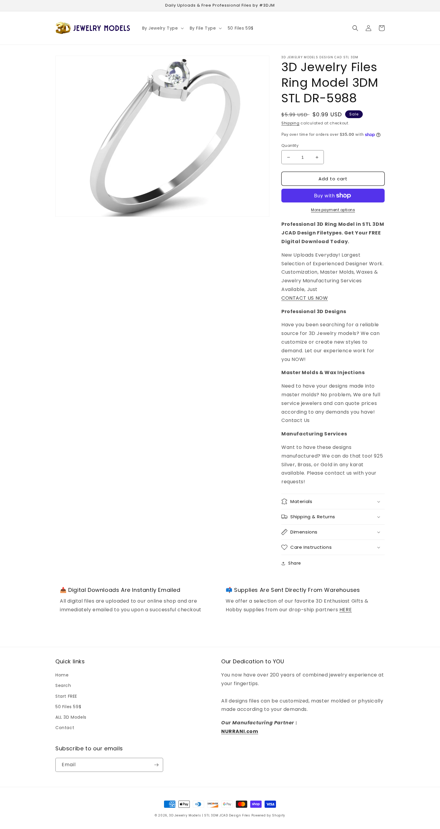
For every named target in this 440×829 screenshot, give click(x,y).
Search (63, 685)
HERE (345, 609)
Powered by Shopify (268, 815)
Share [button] (294, 563)
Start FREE (66, 696)
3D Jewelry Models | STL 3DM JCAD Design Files (209, 815)
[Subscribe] (156, 765)
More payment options (333, 209)
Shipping (290, 123)
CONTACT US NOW (304, 298)
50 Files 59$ (68, 707)
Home (62, 675)
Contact (64, 728)
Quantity (289, 145)
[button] (162, 28)
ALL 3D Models (71, 717)
